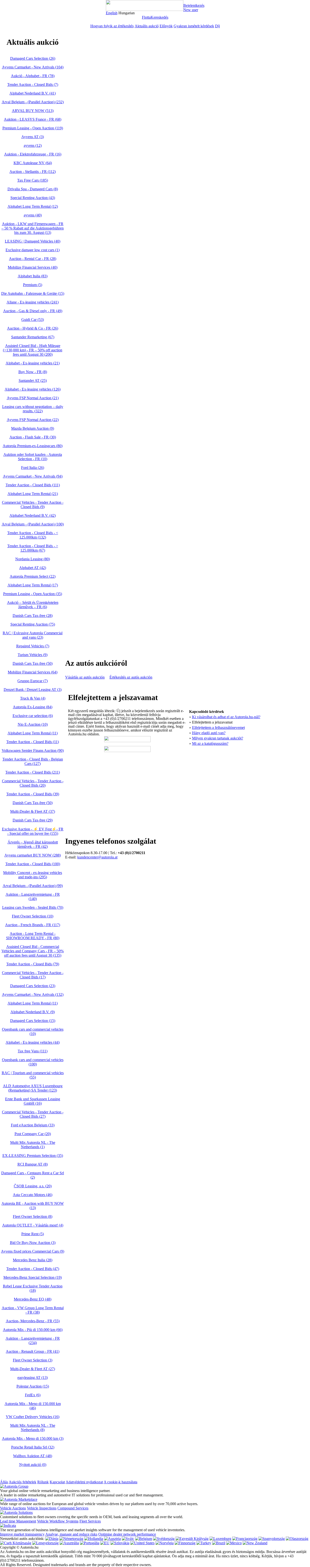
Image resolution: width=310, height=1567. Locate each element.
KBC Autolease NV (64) (33, 163)
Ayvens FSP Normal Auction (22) (33, 420)
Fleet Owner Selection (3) (32, 1360)
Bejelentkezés (193, 5)
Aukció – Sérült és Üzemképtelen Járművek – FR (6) (32, 604)
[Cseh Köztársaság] (15, 1543)
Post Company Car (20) (33, 1134)
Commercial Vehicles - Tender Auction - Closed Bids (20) (32, 783)
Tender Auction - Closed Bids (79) (32, 964)
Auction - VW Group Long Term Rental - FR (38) (33, 1310)
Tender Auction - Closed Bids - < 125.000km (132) (32, 535)
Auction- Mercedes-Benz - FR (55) (33, 1321)
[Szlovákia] (119, 1543)
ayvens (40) (33, 215)
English (111, 13)
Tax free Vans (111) (32, 1051)
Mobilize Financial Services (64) (32, 672)
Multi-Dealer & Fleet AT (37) (32, 811)
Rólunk (43, 1482)
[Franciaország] (244, 1539)
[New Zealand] (255, 1543)
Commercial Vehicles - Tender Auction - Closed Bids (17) (32, 975)
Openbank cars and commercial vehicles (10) (32, 1031)
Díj (217, 26)
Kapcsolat (57, 1482)
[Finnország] (185, 1543)
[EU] (104, 1543)
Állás (4, 1482)
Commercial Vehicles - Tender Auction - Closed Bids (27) (32, 1114)
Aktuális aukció (147, 26)
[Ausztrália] (69, 1543)
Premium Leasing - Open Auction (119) (32, 128)
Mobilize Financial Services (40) (32, 267)
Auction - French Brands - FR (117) (32, 925)
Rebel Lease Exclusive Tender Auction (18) (32, 1288)
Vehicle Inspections (41, 1508)
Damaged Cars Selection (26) (32, 58)
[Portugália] (89, 1543)
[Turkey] (203, 1543)
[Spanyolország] (271, 1539)
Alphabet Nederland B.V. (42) (32, 515)
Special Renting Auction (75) (32, 624)
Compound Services (72, 1508)
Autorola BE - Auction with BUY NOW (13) (32, 1205)
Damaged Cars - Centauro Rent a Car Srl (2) (32, 1175)
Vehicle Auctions (13, 1508)
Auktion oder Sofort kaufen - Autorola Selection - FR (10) (32, 456)
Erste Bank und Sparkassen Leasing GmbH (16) (32, 1101)
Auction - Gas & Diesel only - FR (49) (32, 311)
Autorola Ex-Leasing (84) (32, 707)
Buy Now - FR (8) (32, 372)
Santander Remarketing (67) (32, 337)
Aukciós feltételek (22, 1482)
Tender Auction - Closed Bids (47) (32, 1269)
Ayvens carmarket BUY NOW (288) (32, 855)
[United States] (142, 1543)
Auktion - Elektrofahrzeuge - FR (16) (32, 154)
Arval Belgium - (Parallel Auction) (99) (33, 886)
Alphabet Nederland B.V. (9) (32, 1012)
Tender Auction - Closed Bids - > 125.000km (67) (32, 548)
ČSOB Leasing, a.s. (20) (33, 1186)
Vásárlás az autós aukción (85, 677)
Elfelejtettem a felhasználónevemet (218, 727)
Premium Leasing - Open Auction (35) (32, 594)
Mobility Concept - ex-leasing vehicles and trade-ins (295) (32, 875)
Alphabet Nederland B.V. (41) (32, 93)
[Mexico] (234, 1543)
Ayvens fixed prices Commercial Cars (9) (32, 1251)
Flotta (146, 17)
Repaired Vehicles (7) (32, 646)
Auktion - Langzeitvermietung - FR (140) (33, 896)
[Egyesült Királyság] (192, 1539)
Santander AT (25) (33, 380)
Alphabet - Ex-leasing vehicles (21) (33, 363)
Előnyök (166, 26)
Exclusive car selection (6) (33, 716)
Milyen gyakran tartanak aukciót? (217, 738)
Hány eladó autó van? (208, 733)
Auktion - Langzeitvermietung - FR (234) (33, 1340)
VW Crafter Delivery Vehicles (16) (32, 1417)
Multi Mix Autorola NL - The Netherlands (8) (32, 1427)
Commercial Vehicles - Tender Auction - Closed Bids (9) (32, 504)
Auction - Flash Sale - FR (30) (32, 437)
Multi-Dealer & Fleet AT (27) (32, 1369)
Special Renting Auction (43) (32, 198)
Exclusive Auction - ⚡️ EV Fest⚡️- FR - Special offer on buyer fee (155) (32, 831)
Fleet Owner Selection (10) (32, 916)
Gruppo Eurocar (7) (32, 681)
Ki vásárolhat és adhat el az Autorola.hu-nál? (226, 717)
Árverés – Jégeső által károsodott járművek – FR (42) (33, 844)
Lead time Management (18, 1521)
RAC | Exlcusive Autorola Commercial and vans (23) (32, 635)
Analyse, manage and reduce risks (71, 1534)
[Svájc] (128, 1539)
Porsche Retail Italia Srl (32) (32, 1447)
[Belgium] (143, 1539)
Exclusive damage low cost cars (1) (33, 250)
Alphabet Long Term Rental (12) (33, 206)
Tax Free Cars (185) (32, 180)
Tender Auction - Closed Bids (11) (32, 742)
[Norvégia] (164, 1543)
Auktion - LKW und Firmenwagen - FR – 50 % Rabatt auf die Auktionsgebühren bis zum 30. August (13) (32, 228)
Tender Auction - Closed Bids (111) (33, 485)
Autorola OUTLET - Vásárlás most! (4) (32, 1225)
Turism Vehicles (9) (32, 655)
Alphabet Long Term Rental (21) (33, 494)
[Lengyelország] (45, 1543)
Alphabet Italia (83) (32, 276)
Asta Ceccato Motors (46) (32, 1195)
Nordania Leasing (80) (32, 559)
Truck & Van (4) (32, 698)
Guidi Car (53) (32, 320)
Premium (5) (32, 285)
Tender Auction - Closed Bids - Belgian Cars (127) (32, 761)
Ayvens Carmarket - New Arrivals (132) (32, 994)
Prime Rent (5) (32, 1234)
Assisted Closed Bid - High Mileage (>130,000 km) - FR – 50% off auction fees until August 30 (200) (32, 350)
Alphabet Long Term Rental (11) (33, 733)
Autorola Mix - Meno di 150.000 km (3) (32, 1438)
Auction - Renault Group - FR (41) (32, 1351)
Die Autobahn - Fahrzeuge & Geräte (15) (32, 293)
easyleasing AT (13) (32, 1377)
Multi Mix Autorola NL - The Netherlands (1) (32, 1144)
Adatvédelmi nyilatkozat (84, 1482)
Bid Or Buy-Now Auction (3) (32, 1243)
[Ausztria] (112, 1539)
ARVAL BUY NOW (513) (33, 111)
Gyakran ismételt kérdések (194, 26)
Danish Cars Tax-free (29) (33, 820)
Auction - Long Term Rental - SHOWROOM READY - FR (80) (32, 935)
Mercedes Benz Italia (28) (32, 1260)
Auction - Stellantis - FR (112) (32, 172)
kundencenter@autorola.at (97, 857)
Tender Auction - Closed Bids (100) (32, 864)
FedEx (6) (32, 1395)
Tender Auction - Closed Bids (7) (32, 84)
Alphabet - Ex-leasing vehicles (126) (33, 389)
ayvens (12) (33, 145)
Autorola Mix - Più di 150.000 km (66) (32, 1330)
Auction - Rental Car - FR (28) (32, 259)
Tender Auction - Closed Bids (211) (32, 772)
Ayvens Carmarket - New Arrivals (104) (32, 67)
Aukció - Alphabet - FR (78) (32, 76)
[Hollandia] (93, 1539)
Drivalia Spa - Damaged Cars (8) (33, 189)
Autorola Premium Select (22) (32, 576)
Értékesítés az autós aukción (130, 677)
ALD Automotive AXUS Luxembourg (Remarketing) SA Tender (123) (32, 1088)
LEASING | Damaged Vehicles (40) (32, 241)
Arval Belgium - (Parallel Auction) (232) (33, 102)
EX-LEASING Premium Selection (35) (32, 1155)
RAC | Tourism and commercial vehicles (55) (33, 1075)
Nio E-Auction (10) (33, 724)
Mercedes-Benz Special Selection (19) (32, 1277)
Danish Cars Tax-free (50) (33, 663)
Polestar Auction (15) (32, 1386)
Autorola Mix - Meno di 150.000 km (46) (33, 1406)
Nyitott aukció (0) (32, 1465)
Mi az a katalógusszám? (210, 743)
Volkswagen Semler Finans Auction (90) (33, 750)
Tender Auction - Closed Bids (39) (32, 794)
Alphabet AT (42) (32, 568)
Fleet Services (90, 1521)
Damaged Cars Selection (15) (32, 1021)
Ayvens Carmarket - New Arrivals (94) (32, 476)
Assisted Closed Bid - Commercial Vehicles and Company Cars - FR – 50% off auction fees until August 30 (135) (32, 951)
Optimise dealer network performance (127, 1534)
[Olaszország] (297, 1539)
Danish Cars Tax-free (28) (33, 615)
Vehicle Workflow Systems (57, 1521)
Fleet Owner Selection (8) (32, 1216)
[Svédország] (164, 1539)
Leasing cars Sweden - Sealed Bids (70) (32, 907)
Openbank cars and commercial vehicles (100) (32, 1062)
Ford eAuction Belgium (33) (32, 1125)
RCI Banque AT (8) (32, 1164)
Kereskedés (159, 17)
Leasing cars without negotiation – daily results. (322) (32, 409)
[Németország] (71, 1539)
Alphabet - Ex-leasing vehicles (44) (33, 1042)
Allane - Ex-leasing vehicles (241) (33, 302)
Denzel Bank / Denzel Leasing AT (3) (33, 689)
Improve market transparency (22, 1534)
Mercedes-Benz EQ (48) (32, 1299)
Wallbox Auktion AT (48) (32, 1456)
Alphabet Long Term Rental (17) (33, 585)
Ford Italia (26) (32, 468)
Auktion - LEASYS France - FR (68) (32, 119)
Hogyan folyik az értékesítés (112, 26)
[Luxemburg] (220, 1539)
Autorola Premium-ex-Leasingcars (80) (32, 446)
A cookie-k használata (120, 1482)
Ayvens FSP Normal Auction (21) (33, 398)
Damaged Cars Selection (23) (32, 986)
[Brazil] (218, 1543)
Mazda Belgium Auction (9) (32, 428)
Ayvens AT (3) (32, 137)
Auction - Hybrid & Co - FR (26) (32, 328)
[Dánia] (51, 1539)
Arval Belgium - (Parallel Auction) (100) (33, 524)
